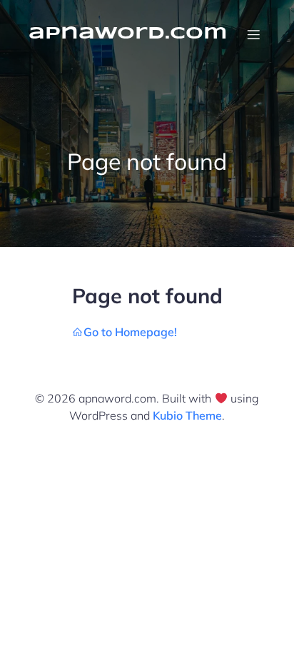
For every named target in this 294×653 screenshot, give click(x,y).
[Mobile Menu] (253, 34)
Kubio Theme (187, 415)
